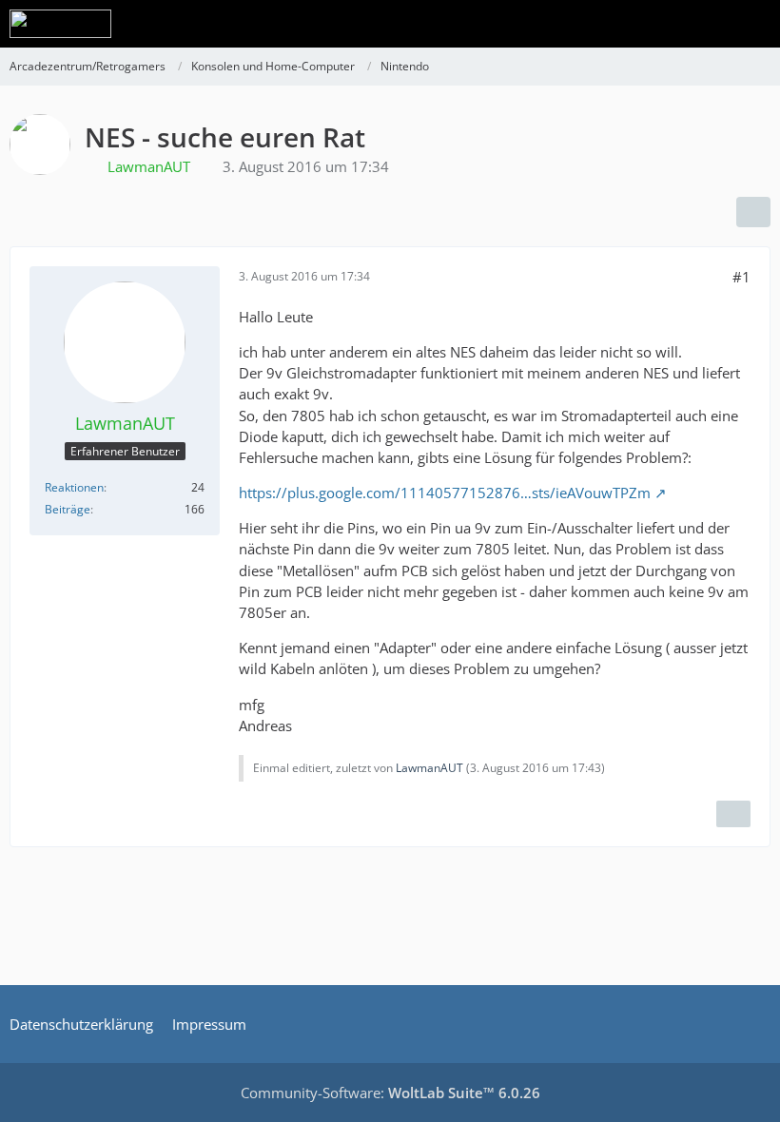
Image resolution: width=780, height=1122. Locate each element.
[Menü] (755, 24)
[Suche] (660, 24)
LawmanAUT (429, 768)
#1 (741, 276)
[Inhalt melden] (733, 814)
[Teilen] (753, 212)
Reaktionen (74, 487)
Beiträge (67, 509)
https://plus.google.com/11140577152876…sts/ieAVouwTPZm (445, 492)
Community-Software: (390, 1092)
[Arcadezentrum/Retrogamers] (60, 24)
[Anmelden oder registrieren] (708, 24)
